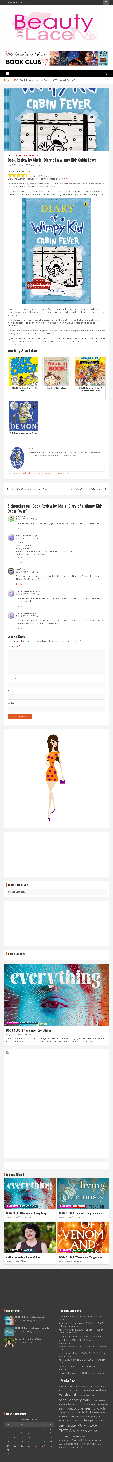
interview (74, 1416)
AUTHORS (28, 1250)
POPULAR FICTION (28, 1023)
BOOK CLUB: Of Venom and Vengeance (80, 1257)
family (72, 1404)
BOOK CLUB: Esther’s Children (86, 489)
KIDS (39, 155)
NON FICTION (79, 1206)
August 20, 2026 (67, 1217)
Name (12, 679)
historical (84, 1412)
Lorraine (80, 1217)
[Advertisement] (56, 854)
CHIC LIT (95, 1395)
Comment (14, 646)
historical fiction (98, 1413)
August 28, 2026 (14, 1034)
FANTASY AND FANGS (83, 1250)
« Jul (6, 1453)
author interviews (82, 1390)
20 (29, 1441)
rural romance (84, 1436)
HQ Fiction (63, 1416)
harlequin (99, 1408)
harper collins (68, 1412)
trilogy (99, 1444)
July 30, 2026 (65, 1261)
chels (22, 165)
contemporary (70, 1400)
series (96, 1437)
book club (68, 1395)
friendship (72, 1408)
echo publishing (99, 1401)
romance (67, 1436)
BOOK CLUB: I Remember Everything (28, 1030)
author (64, 1390)
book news (84, 1395)
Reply (19, 528)
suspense (72, 1443)
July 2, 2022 (13, 165)
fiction (92, 1405)
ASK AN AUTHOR (14, 1250)
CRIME (87, 1400)
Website (12, 703)
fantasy (83, 1404)
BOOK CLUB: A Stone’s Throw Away (30, 489)
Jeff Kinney (65, 178)
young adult (75, 1447)
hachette (85, 1409)
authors (100, 1390)
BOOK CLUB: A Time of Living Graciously (81, 1213)
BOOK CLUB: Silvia (91, 1336)
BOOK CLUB (12, 1023)
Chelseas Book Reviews (22, 155)
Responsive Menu (106, 2)
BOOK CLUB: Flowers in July (93, 1373)
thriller (91, 1443)
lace (24, 1261)
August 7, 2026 (13, 1261)
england (63, 1405)
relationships (87, 1431)
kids (67, 473)
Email (11, 691)
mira (84, 1416)
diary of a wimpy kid (43, 473)
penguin (72, 1426)
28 (36, 1446)
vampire (62, 1447)
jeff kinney (59, 473)
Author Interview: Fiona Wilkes (23, 1257)
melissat (28, 1034)
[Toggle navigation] (7, 73)
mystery (92, 1416)
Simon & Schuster (82, 1440)
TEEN (82, 1443)
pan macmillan (77, 1420)
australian (99, 1386)
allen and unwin (84, 1386)
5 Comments (33, 165)
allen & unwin (67, 1386)
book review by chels (23, 473)
